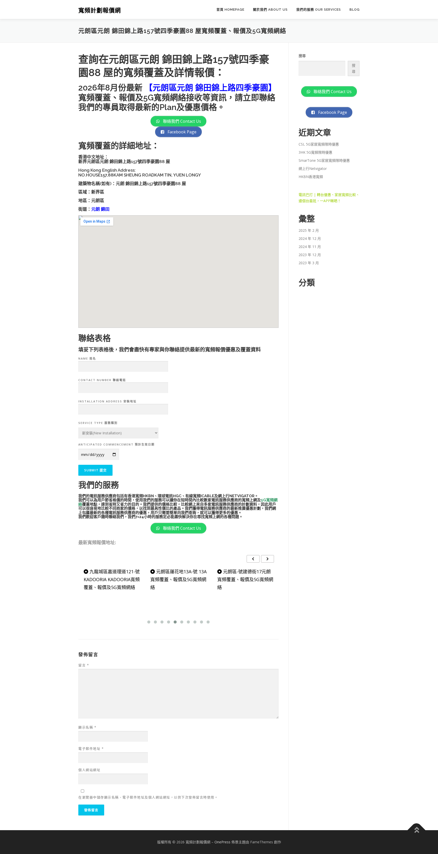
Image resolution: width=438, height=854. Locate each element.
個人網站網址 (89, 770)
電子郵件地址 (91, 748)
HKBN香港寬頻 (311, 176)
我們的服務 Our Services (318, 9)
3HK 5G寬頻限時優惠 (315, 152)
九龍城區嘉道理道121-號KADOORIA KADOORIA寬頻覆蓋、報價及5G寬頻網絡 (112, 579)
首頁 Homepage (230, 9)
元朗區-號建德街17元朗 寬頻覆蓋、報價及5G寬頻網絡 (245, 579)
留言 (83, 665)
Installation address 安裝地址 (107, 401)
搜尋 (302, 55)
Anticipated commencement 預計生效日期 (116, 444)
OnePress (222, 842)
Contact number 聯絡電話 (102, 380)
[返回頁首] (417, 830)
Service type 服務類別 (98, 423)
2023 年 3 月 (309, 262)
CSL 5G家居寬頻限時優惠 (319, 144)
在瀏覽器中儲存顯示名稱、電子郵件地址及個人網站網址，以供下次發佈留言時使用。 (148, 797)
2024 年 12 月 (310, 238)
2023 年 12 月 (310, 254)
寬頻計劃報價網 (99, 10)
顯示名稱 (87, 727)
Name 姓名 (87, 358)
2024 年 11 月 (310, 246)
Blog (355, 9)
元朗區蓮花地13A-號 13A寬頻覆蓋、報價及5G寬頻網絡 (178, 579)
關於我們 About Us (270, 9)
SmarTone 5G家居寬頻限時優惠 (324, 160)
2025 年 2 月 (309, 230)
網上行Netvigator (313, 168)
